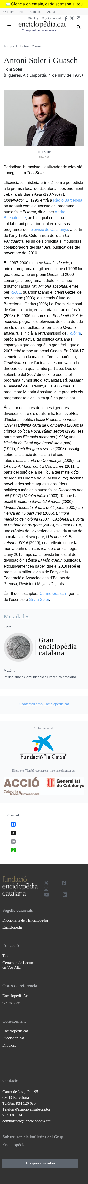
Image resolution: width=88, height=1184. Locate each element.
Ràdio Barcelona (67, 200)
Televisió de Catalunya (48, 230)
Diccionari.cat (51, 18)
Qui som (8, 12)
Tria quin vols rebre (40, 1163)
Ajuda (51, 12)
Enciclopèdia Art (15, 996)
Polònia (74, 333)
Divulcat (33, 18)
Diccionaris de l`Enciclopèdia (25, 920)
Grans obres (11, 1003)
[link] (44, 704)
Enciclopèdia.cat (15, 1031)
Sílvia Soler (39, 599)
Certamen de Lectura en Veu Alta (18, 965)
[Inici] (42, 24)
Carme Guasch (53, 594)
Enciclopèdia (12, 927)
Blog (22, 12)
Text (5, 956)
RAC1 (15, 292)
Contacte (36, 12)
